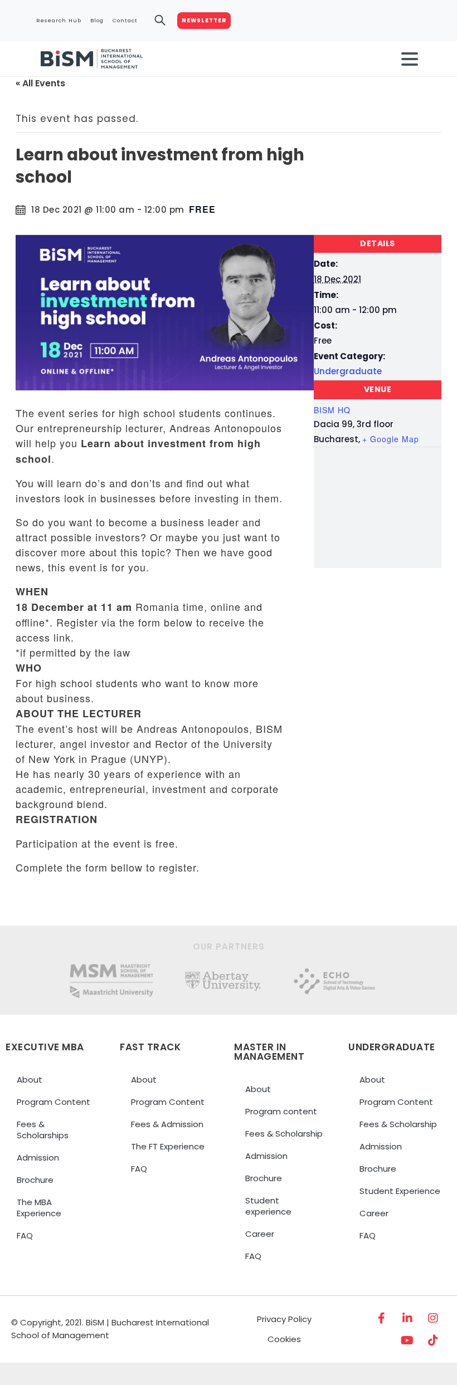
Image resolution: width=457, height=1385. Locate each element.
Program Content (53, 1102)
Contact (125, 20)
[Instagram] (433, 1318)
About (29, 1079)
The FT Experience (168, 1146)
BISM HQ (332, 409)
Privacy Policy (284, 1319)
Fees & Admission (167, 1124)
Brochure (35, 1180)
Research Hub (58, 20)
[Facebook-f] (382, 1318)
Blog (97, 20)
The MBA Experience (39, 1207)
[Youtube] (407, 1340)
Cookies (284, 1339)
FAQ (25, 1235)
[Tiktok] (433, 1340)
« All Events (40, 83)
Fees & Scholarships (43, 1129)
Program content (281, 1111)
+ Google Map (390, 438)
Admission (38, 1157)
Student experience (268, 1206)
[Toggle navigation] (409, 59)
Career (259, 1234)
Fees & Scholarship (284, 1133)
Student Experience (399, 1191)
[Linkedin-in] (407, 1318)
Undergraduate (348, 371)
